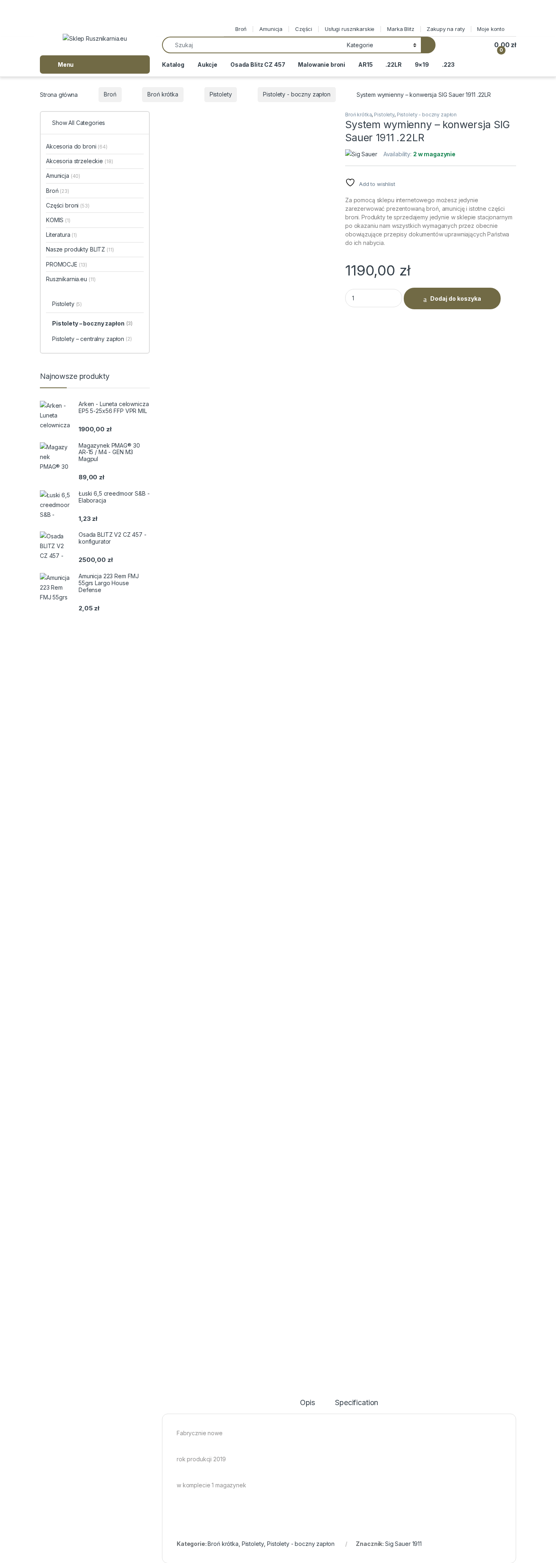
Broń (241, 29)
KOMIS (58, 219)
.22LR (393, 64)
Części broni (68, 205)
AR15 (365, 64)
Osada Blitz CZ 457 (257, 64)
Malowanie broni (321, 64)
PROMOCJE (66, 264)
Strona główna (59, 94)
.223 (448, 64)
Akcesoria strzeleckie (79, 160)
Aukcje (207, 64)
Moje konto (491, 29)
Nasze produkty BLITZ (80, 249)
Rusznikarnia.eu (71, 278)
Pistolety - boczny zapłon (297, 94)
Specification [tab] (356, 1403)
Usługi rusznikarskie (349, 29)
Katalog (173, 64)
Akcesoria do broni (76, 146)
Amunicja (270, 29)
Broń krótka (162, 94)
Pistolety (221, 94)
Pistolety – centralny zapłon (92, 338)
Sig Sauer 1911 (403, 1543)
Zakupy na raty (445, 29)
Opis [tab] (307, 1403)
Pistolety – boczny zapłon (92, 323)
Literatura (61, 234)
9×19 (422, 64)
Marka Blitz (400, 29)
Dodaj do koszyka (455, 298)
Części (303, 29)
